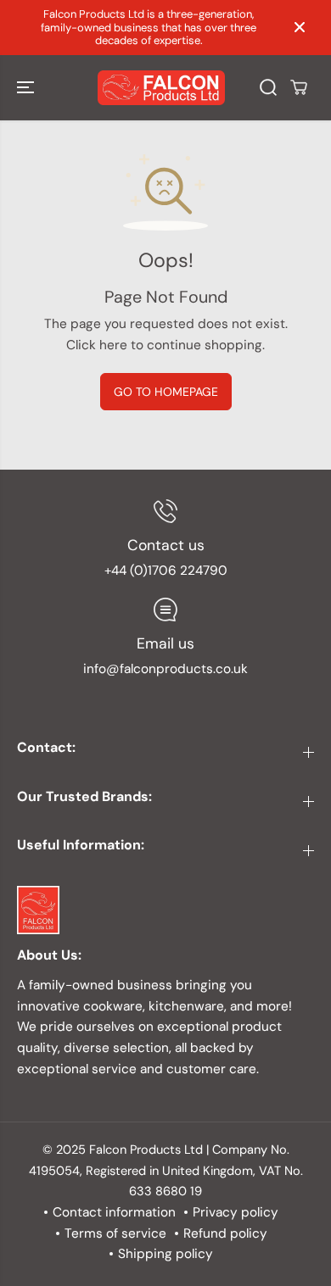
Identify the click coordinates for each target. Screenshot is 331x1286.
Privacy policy (235, 1212)
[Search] (268, 87)
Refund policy (225, 1233)
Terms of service (115, 1233)
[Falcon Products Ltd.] (161, 87)
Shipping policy (165, 1253)
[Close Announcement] (299, 27)
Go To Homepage (166, 391)
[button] (27, 87)
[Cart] (298, 87)
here (113, 345)
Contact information (114, 1212)
